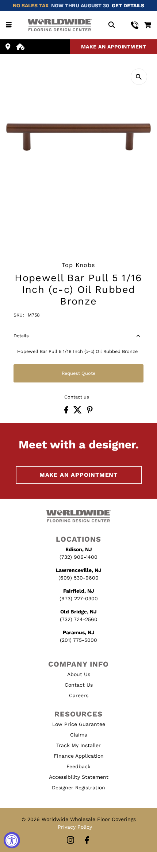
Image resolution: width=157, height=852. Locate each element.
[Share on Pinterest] (90, 412)
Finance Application (79, 756)
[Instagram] (70, 840)
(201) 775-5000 (78, 640)
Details (21, 335)
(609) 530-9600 (78, 578)
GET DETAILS (128, 5)
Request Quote (78, 373)
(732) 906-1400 (78, 557)
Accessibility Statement (78, 777)
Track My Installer (78, 745)
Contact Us (79, 685)
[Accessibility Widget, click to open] (12, 840)
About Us (78, 674)
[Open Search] (111, 25)
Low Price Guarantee (78, 724)
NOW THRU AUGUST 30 (80, 5)
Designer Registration (78, 787)
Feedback (78, 766)
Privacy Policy (75, 827)
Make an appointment (113, 47)
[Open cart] (148, 25)
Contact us (76, 397)
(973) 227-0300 (79, 598)
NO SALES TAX (31, 5)
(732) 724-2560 (78, 619)
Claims (78, 735)
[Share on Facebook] (67, 412)
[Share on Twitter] (78, 412)
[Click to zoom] (139, 76)
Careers (78, 695)
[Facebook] (86, 840)
